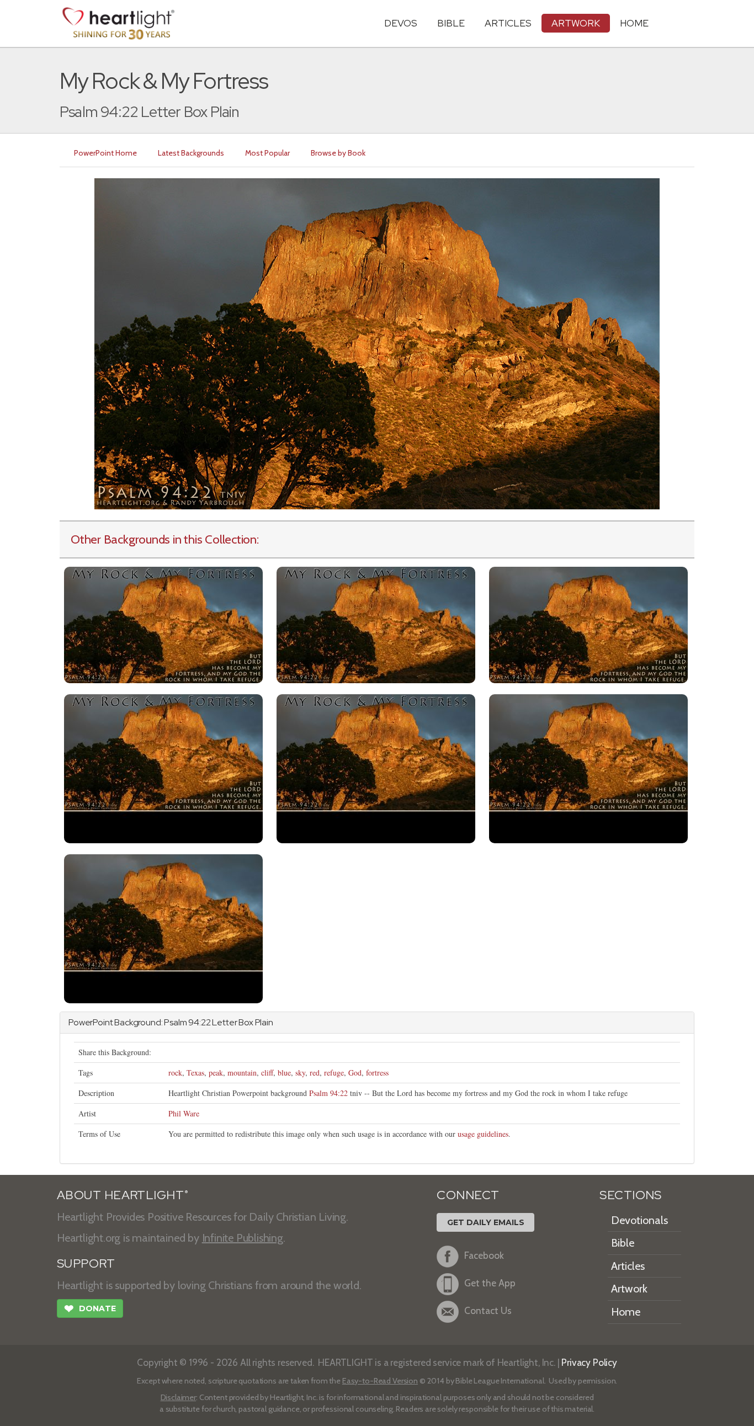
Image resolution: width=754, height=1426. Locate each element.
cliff (267, 1072)
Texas (195, 1072)
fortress (377, 1072)
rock (175, 1072)
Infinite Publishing (242, 1237)
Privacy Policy (589, 1362)
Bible (451, 23)
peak (216, 1072)
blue (284, 1072)
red (315, 1072)
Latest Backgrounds (191, 153)
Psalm (175, 1022)
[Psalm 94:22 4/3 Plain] (163, 927)
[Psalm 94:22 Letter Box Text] (588, 624)
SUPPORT (86, 1263)
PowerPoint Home (105, 153)
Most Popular (267, 153)
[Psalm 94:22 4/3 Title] (376, 767)
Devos (400, 23)
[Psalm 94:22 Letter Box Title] (376, 624)
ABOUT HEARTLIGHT (122, 1195)
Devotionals (639, 1220)
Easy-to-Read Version (380, 1381)
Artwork (575, 23)
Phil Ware (183, 1113)
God (355, 1072)
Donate (90, 1309)
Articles (508, 23)
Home (625, 1311)
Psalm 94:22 (328, 1093)
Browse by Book (338, 153)
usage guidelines (483, 1134)
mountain (242, 1072)
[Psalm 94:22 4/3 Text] (588, 767)
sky (300, 1072)
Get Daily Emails (485, 1222)
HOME (634, 23)
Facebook (484, 1255)
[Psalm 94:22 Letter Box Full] (163, 624)
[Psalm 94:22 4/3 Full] (163, 767)
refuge (334, 1072)
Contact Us (488, 1310)
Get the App (490, 1283)
